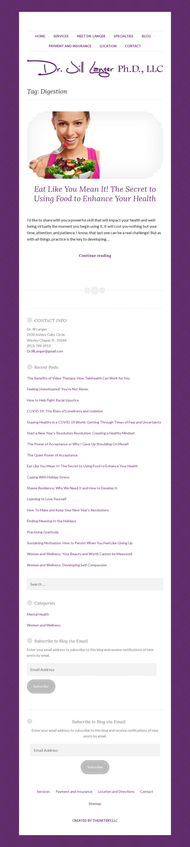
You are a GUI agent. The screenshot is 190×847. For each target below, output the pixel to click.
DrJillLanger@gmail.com (45, 351)
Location (108, 46)
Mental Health (38, 614)
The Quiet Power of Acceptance (52, 455)
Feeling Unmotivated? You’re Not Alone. (58, 389)
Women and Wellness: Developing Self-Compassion (67, 565)
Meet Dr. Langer (91, 36)
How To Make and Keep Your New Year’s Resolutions (68, 510)
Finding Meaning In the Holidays (51, 521)
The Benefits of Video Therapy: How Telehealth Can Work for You (78, 378)
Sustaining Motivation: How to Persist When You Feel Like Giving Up (80, 543)
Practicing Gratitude (43, 532)
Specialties (123, 36)
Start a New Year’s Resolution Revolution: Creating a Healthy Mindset (81, 433)
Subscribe (41, 686)
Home (40, 36)
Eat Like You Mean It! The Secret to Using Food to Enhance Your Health (95, 193)
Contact (133, 46)
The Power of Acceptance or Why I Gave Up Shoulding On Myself (78, 444)
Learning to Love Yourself (46, 499)
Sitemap (95, 803)
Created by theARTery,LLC (95, 820)
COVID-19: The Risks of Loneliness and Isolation (65, 411)
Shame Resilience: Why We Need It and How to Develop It (72, 488)
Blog (146, 36)
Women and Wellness (44, 625)
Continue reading (97, 264)
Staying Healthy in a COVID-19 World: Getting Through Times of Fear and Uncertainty (94, 422)
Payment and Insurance (70, 46)
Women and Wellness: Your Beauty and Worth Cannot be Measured (79, 554)
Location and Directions (116, 791)
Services (61, 36)
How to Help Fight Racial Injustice (53, 400)
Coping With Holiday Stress (48, 477)
